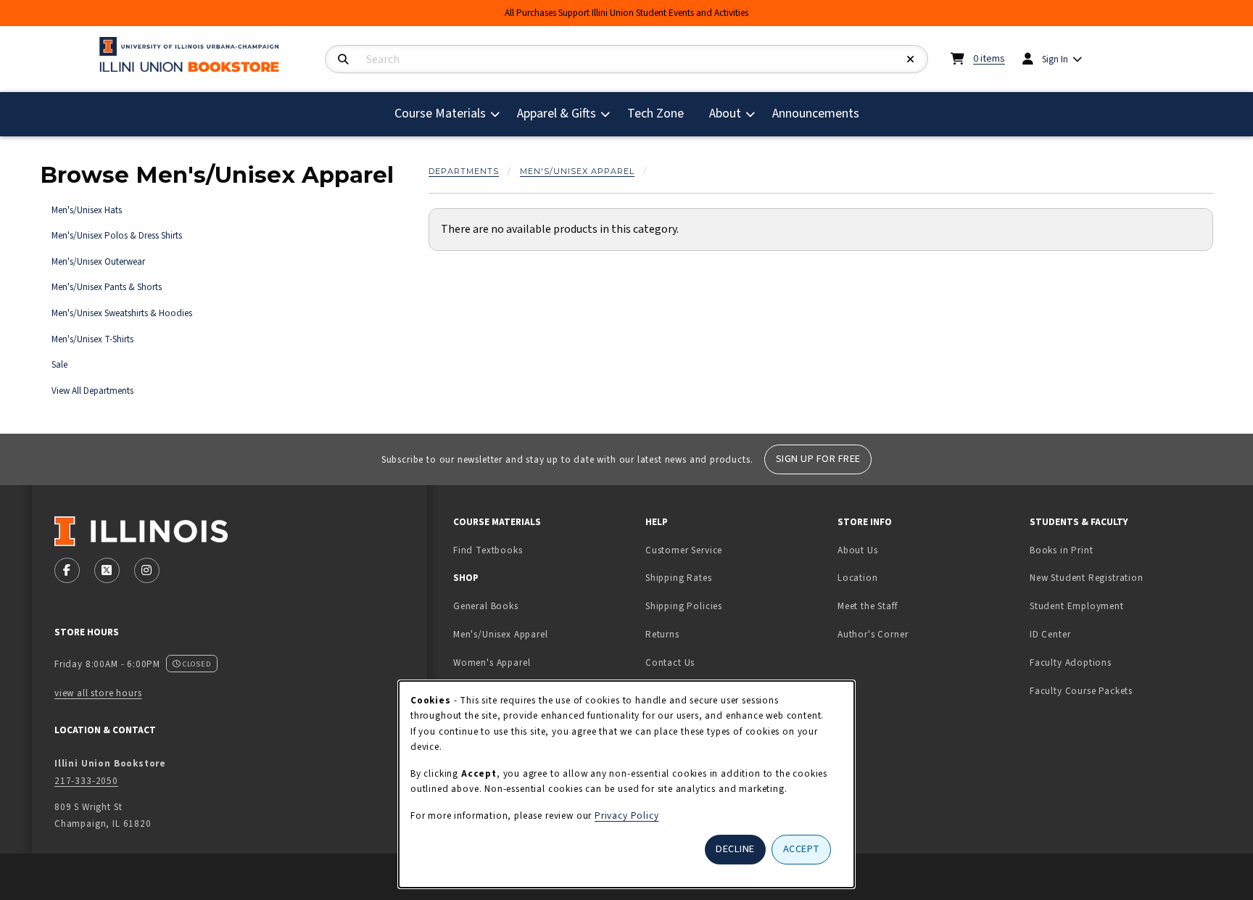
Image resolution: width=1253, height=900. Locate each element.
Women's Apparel (491, 662)
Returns (662, 634)
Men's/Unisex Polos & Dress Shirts (116, 235)
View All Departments (92, 390)
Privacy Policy (627, 815)
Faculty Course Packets (1081, 691)
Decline (735, 848)
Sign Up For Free (818, 458)
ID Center (1096, 634)
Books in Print (1107, 549)
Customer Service (683, 550)
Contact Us (670, 662)
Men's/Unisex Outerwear (98, 261)
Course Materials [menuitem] (440, 113)
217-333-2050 (86, 781)
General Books (485, 606)
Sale (59, 364)
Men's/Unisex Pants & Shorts (106, 287)
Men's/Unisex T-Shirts (92, 339)
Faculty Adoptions (1071, 662)
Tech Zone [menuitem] (661, 113)
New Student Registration (1087, 578)
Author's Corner (873, 634)
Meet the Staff (868, 606)
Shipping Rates (678, 578)
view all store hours (98, 693)
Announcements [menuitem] (815, 113)
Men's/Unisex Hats (86, 210)
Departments (464, 171)
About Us (858, 550)
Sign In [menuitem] (1055, 59)
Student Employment (1120, 605)
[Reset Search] (911, 60)
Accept (801, 848)
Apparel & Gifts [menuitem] (556, 113)
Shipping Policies (683, 606)
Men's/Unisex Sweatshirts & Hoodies (121, 313)
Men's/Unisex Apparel (577, 171)
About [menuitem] (725, 113)
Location (858, 578)
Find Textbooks (488, 550)
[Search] (343, 60)
